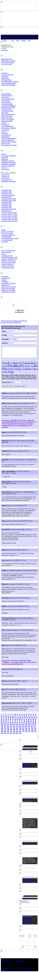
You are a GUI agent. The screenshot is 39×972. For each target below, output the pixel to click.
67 (35, 719)
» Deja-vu (4, 131)
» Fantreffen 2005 (6, 197)
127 (11, 728)
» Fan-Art (4, 167)
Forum (17, 40)
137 (5, 729)
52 (1, 719)
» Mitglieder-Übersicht (7, 161)
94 (24, 723)
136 (2, 729)
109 (29, 724)
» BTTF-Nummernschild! (8, 138)
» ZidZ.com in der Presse (8, 287)
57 (13, 719)
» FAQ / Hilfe (5, 169)
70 (6, 721)
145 (29, 729)
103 (11, 724)
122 (31, 726)
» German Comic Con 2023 (9, 219)
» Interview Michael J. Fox (9, 259)
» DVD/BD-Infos (6, 80)
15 (26, 714)
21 (4, 716)
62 (24, 719)
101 (5, 724)
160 (2, 733)
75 (17, 721)
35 (35, 716)
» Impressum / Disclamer (8, 283)
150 (8, 731)
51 (36, 717)
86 (6, 723)
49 (32, 717)
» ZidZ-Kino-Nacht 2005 (8, 199)
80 (29, 721)
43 (18, 717)
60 (19, 719)
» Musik (3, 230)
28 (19, 716)
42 (16, 717)
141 (17, 729)
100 (2, 724)
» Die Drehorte (5, 100)
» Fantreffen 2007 (6, 204)
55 (8, 719)
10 (15, 714)
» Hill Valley (4, 112)
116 (13, 726)
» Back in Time (5, 143)
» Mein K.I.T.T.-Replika (8, 290)
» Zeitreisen (4, 133)
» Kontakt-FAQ (5, 278)
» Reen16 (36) (5, 174)
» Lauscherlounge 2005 (8, 195)
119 (22, 726)
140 (14, 729)
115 (11, 726)
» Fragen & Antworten (7, 99)
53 (4, 719)
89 (13, 723)
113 (5, 726)
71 (8, 721)
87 (8, 723)
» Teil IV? (4, 123)
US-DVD (23, 425)
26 (15, 716)
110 (32, 724)
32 (29, 716)
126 (8, 728)
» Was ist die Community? (8, 155)
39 (8, 717)
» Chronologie (5, 130)
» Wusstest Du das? (6, 95)
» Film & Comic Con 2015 (9, 212)
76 (19, 721)
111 (35, 724)
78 (24, 721)
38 (6, 717)
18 (33, 714)
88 (10, 723)
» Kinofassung (5, 124)
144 (26, 729)
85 (4, 723)
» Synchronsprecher (7, 255)
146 (32, 729)
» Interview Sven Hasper (8, 261)
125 (5, 728)
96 (29, 723)
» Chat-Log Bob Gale (7, 266)
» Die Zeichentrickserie (8, 114)
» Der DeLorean (6, 102)
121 (28, 726)
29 (22, 716)
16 (28, 714)
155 (23, 731)
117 (16, 726)
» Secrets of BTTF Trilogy (9, 142)
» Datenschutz (5, 285)
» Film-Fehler (5, 97)
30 (24, 716)
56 (10, 719)
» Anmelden (4, 157)
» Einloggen (4, 50)
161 (5, 733)
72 (10, 721)
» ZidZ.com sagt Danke (8, 288)
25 (13, 716)
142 (20, 729)
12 (19, 714)
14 (24, 714)
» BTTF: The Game (7, 118)
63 (26, 719)
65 (31, 719)
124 (2, 728)
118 (19, 726)
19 (35, 714)
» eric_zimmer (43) (6, 179)
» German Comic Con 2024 (9, 221)
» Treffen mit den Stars (7, 267)
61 (22, 719)
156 (26, 731)
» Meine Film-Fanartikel (8, 85)
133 (29, 728)
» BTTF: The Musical (7, 119)
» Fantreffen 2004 (6, 192)
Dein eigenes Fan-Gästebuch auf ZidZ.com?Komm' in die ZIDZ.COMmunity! (14, 321)
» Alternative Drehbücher (8, 106)
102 (8, 724)
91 (17, 723)
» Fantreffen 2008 (6, 205)
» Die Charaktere (6, 94)
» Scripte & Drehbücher (8, 235)
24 (10, 716)
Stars (29, 40)
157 (29, 731)
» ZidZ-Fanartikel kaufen (8, 83)
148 (2, 731)
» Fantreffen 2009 (6, 207)
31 (26, 716)
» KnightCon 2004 (6, 193)
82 (33, 721)
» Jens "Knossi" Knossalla (9, 145)
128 (14, 728)
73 (13, 721)
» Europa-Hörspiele (6, 121)
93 (22, 723)
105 (17, 724)
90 (15, 723)
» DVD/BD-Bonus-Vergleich (9, 81)
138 (8, 729)
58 (15, 719)
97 (31, 723)
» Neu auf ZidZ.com (7, 74)
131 (23, 728)
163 (11, 733)
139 (11, 729)
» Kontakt (4, 280)
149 (5, 731)
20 (1, 716)
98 (33, 723)
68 (1, 721)
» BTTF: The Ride (6, 116)
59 (17, 719)
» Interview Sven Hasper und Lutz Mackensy (8, 263)
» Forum (3, 154)
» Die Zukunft (5, 136)
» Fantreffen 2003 (6, 190)
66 (33, 719)
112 (2, 726)
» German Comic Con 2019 (9, 217)
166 (20, 733)
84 (1, 723)
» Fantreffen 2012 (6, 211)
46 (25, 717)
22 (6, 716)
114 (8, 726)
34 (33, 716)
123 (34, 726)
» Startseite (4, 73)
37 (4, 717)
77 (22, 721)
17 (31, 714)
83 (35, 721)
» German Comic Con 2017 (9, 216)
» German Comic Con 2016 (9, 214)
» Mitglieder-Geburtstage (8, 162)
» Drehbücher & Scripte (8, 107)
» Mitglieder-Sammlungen (8, 164)
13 (22, 714)
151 (11, 731)
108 (26, 724)
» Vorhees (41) (5, 178)
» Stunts (3, 254)
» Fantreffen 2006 (6, 202)
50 (34, 717)
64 (29, 719)
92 (19, 723)
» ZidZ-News (5, 78)
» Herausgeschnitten (7, 104)
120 (25, 726)
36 (1, 717)
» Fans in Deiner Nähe (7, 166)
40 (10, 717)
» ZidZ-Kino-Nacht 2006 (8, 200)
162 (8, 733)
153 (17, 731)
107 (23, 724)
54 (6, 719)
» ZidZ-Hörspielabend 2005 (9, 257)
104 (14, 724)
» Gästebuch (4, 76)
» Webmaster (5, 281)
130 (20, 728)
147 (35, 729)
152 (14, 731)
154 (20, 731)
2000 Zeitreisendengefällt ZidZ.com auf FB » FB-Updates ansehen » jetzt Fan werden (8, 61)
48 (29, 717)
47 (27, 717)
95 (26, 723)
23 (8, 716)
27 (17, 716)
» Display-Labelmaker (7, 140)
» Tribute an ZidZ (6, 109)
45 (23, 717)
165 (17, 733)
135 (35, 728)
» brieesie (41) (5, 176)
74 (15, 721)
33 (31, 716)
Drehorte (23, 40)
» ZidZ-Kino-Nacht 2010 (8, 209)
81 (31, 721)
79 (26, 721)
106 (20, 724)
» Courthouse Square (7, 111)
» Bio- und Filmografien (8, 250)
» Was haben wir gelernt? (8, 128)
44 (20, 717)
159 (35, 731)
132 (26, 728)
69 (4, 721)
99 (35, 723)
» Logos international (7, 126)
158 (32, 731)
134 (32, 728)
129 (17, 728)
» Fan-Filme (4, 242)
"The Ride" (14, 420)
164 (14, 733)
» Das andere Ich (6, 135)
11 (17, 714)
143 (23, 729)
